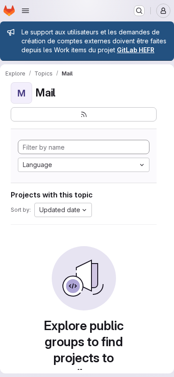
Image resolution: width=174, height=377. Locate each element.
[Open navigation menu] (25, 11)
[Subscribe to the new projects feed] (84, 114)
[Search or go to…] (139, 10)
